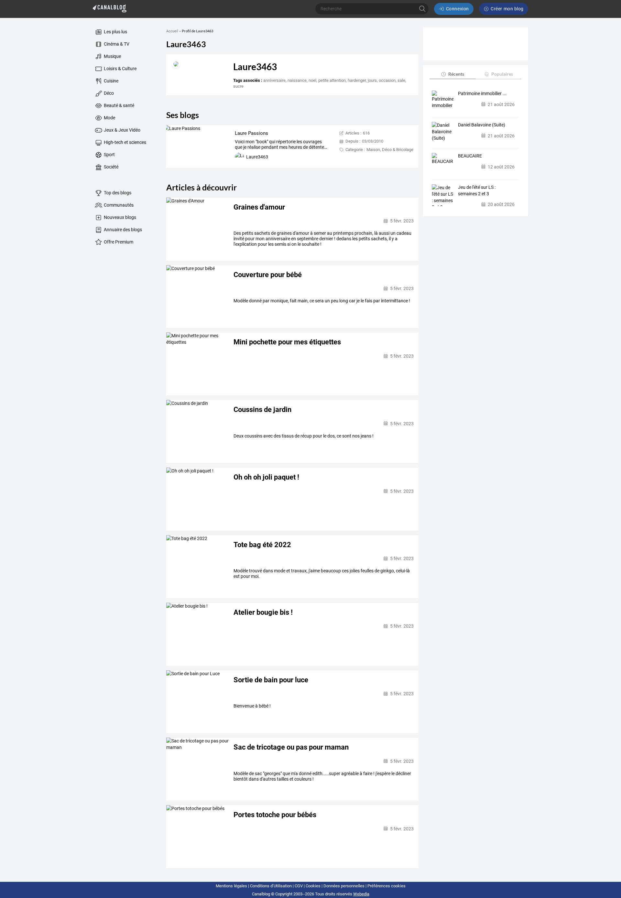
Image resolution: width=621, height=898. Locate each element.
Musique (112, 56)
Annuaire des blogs (122, 229)
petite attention (332, 80)
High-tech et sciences (124, 142)
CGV (299, 885)
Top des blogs (117, 192)
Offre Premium (118, 241)
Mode (109, 117)
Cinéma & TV (116, 44)
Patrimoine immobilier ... (482, 93)
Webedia (361, 894)
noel (312, 80)
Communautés (118, 205)
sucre (238, 86)
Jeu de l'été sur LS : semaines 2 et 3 (477, 190)
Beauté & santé (118, 105)
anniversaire (274, 80)
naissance (297, 80)
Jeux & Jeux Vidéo (121, 130)
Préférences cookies (386, 885)
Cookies (313, 885)
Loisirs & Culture (119, 68)
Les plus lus (115, 31)
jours (372, 80)
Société (110, 166)
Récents (456, 74)
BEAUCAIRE (470, 155)
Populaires (502, 74)
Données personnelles (344, 885)
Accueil (172, 31)
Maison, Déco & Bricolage (389, 149)
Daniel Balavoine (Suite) (481, 124)
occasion (387, 80)
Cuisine (110, 80)
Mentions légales (231, 885)
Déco (108, 93)
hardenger (357, 80)
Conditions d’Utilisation (271, 885)
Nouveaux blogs (119, 217)
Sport (109, 154)
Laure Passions (251, 133)
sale (401, 80)
